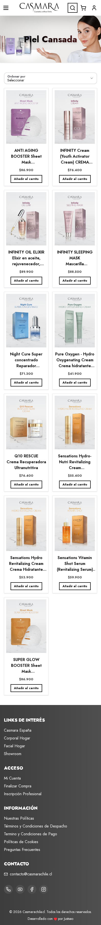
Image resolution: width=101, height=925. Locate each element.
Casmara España (17, 730)
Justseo (68, 918)
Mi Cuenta (12, 778)
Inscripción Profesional (22, 794)
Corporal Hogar (17, 738)
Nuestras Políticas (19, 818)
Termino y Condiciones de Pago (30, 834)
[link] (26, 137)
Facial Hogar (14, 746)
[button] (94, 8)
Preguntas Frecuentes (22, 849)
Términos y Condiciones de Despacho (35, 826)
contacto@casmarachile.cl (31, 874)
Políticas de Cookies (21, 842)
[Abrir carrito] (83, 8)
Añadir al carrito (26, 179)
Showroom (12, 754)
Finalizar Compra (17, 786)
